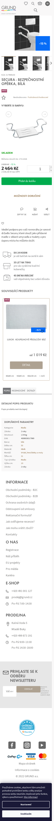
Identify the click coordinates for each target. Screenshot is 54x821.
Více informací (31, 797)
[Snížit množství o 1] (51, 170)
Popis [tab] (7, 391)
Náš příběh (12, 556)
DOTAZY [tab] (31, 391)
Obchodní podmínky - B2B (22, 496)
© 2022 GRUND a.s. (27, 776)
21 (22, 456)
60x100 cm (32, 376)
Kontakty (11, 535)
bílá (22, 442)
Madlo (23, 459)
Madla (23, 427)
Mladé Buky (19, 629)
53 (22, 445)
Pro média (12, 569)
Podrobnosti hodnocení (38, 97)
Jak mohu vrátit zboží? (19, 528)
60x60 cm (10, 376)
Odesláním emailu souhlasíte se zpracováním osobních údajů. (45, 691)
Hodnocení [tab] (18, 391)
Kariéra (10, 575)
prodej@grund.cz (22, 597)
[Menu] (47, 4)
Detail (26, 365)
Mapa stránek (27, 764)
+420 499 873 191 (22, 636)
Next (41, 114)
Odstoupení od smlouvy (20, 509)
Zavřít (17, 204)
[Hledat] (33, 4)
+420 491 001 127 (22, 591)
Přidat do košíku (27, 181)
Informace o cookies (27, 770)
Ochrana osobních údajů (20, 503)
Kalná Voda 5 (19, 623)
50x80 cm (21, 376)
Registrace (12, 550)
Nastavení (26, 804)
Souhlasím (26, 813)
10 (22, 463)
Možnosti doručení (27, 196)
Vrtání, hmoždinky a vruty (32, 452)
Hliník (23, 449)
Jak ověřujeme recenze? (20, 522)
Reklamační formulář (19, 515)
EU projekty (13, 563)
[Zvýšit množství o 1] (51, 167)
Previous (13, 114)
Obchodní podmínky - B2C (22, 490)
